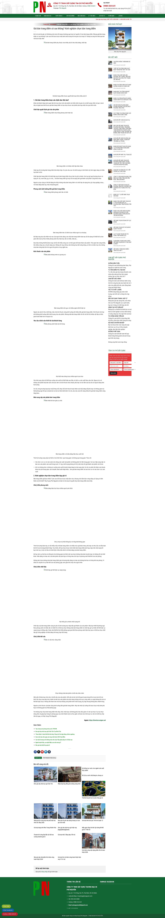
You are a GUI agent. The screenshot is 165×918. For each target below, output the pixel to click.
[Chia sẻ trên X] (38, 751)
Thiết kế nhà (58, 15)
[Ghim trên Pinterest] (42, 751)
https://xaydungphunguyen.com (83, 896)
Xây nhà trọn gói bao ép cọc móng (122, 221)
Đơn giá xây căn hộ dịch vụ (121, 120)
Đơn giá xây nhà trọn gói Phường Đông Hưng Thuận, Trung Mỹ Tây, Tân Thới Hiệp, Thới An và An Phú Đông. (121, 162)
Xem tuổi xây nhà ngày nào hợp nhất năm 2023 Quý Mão (50, 737)
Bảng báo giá (47, 15)
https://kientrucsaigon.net (97, 720)
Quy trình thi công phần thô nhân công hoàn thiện (122, 114)
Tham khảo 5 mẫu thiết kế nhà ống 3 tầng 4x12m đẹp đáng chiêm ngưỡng (54, 734)
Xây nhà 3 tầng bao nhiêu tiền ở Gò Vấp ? (121, 249)
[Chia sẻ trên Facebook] (35, 751)
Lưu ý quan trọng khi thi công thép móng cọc (120, 234)
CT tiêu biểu (91, 15)
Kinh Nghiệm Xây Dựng (49, 757)
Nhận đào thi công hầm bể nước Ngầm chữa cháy (121, 92)
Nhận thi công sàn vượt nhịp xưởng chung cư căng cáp (122, 85)
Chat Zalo (6, 906)
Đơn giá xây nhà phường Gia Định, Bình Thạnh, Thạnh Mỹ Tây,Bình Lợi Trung (121, 139)
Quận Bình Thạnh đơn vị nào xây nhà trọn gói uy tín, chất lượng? (122, 242)
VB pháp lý (102, 15)
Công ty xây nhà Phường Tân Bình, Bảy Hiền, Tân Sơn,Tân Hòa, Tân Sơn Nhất (122, 178)
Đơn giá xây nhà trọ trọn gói (122, 154)
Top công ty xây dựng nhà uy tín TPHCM (46, 729)
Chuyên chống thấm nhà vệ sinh (121, 62)
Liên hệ (120, 15)
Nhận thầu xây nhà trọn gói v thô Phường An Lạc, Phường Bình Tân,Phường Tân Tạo (122, 203)
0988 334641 (91, 6)
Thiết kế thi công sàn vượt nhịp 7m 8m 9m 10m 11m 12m (121, 69)
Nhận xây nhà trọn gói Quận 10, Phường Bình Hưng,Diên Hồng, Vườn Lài (122, 148)
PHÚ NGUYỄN (99, 915)
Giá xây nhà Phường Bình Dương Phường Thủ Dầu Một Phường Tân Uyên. (122, 106)
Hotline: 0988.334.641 (9, 914)
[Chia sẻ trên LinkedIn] (45, 751)
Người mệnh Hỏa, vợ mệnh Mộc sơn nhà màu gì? (48, 742)
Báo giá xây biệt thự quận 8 (42, 745)
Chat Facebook (7, 910)
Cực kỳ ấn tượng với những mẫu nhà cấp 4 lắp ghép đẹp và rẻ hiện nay (53, 739)
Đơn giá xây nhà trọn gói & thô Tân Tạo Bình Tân (48, 731)
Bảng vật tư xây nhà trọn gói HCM (121, 195)
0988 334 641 (77, 902)
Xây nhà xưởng (70, 15)
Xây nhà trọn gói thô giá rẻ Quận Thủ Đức (122, 228)
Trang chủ (38, 15)
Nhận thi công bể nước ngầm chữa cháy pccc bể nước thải (122, 99)
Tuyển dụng (111, 15)
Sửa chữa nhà (81, 15)
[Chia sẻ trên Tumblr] (49, 751)
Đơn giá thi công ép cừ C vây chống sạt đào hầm (122, 170)
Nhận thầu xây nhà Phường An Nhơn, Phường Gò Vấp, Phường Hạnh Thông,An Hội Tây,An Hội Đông (121, 213)
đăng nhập (44, 871)
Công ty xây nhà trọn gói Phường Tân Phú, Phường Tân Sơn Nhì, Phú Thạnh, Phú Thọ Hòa (122, 187)
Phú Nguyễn (62, 8)
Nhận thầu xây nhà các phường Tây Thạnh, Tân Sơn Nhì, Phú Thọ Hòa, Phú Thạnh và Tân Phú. (121, 77)
